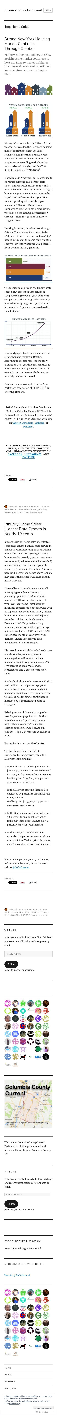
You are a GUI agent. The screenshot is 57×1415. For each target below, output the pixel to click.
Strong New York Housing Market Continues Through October (27, 43)
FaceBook (9, 1381)
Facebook (15, 454)
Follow (11, 964)
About (7, 1374)
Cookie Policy (14, 1404)
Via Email (10, 930)
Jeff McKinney (15, 506)
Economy (44, 912)
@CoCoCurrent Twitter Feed (24, 1264)
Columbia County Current (23, 10)
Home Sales (24, 509)
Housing (34, 509)
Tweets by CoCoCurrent (17, 1275)
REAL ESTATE (10, 509)
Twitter (16, 422)
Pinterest (28, 426)
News (46, 506)
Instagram (27, 422)
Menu (48, 10)
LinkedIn (40, 422)
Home (7, 1368)
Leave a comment (34, 512)
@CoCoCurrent (21, 867)
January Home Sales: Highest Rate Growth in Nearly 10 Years (25, 529)
